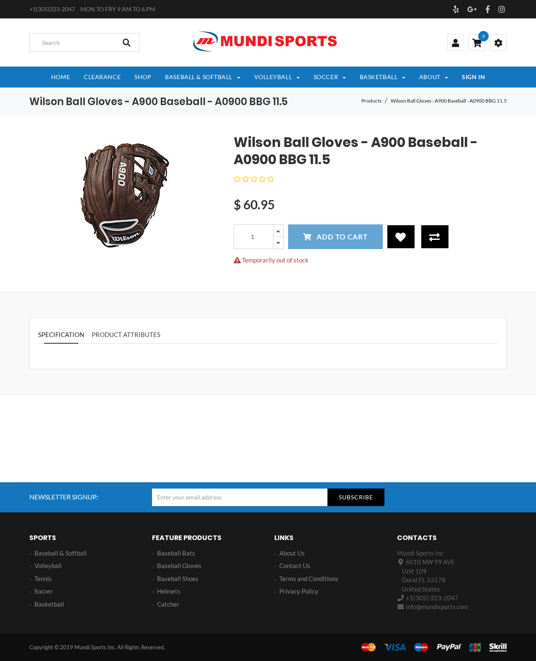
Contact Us (294, 565)
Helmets (168, 591)
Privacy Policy (298, 591)
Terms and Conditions (308, 578)
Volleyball (48, 565)
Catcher (168, 604)
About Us (292, 553)
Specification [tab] (61, 334)
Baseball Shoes (177, 578)
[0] (477, 43)
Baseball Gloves (179, 565)
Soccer (43, 591)
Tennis (43, 578)
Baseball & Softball (60, 553)
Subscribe (356, 497)
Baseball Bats (176, 553)
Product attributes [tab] (126, 334)
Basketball (49, 604)
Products (371, 101)
